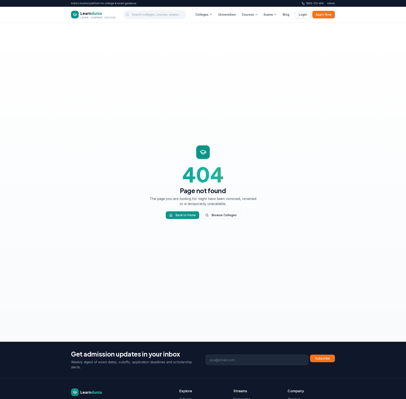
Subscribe (322, 358)
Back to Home (186, 215)
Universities (227, 14)
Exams (268, 14)
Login (303, 14)
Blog (286, 14)
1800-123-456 (315, 3)
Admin (331, 3)
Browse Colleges (224, 215)
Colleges (201, 14)
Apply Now (324, 14)
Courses (248, 14)
